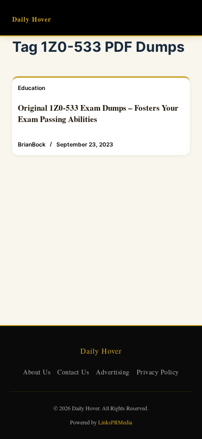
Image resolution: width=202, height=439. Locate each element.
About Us (36, 371)
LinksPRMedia (115, 422)
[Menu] (185, 18)
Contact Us (73, 371)
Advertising (113, 371)
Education (31, 87)
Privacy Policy (158, 371)
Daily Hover (31, 19)
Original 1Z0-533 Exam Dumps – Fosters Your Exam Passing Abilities (98, 113)
